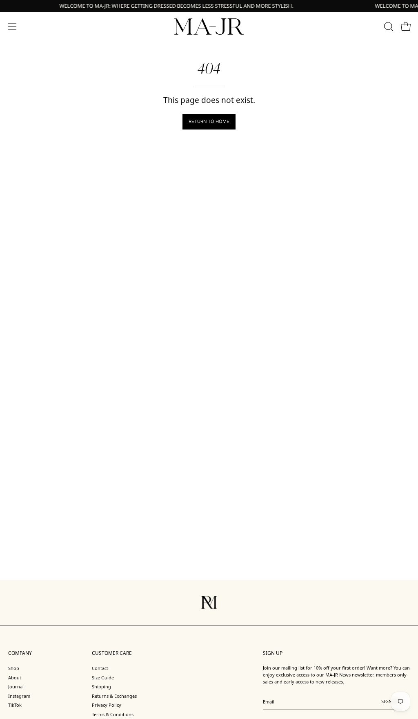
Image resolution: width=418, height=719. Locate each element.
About (14, 677)
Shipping (101, 686)
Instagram (19, 696)
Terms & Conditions (112, 714)
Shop (13, 668)
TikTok (15, 705)
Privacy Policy (106, 705)
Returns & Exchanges (114, 696)
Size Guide (103, 677)
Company (20, 653)
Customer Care (112, 653)
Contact (100, 668)
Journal (16, 686)
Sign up (390, 704)
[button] (388, 26)
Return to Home (209, 121)
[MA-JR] (209, 26)
